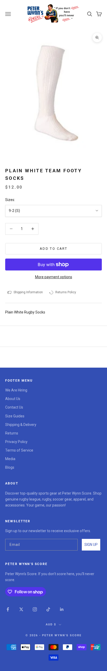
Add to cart (53, 249)
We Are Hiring (16, 390)
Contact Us (14, 407)
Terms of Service (19, 450)
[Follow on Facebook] (7, 609)
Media (10, 459)
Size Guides (14, 416)
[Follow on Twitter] (21, 609)
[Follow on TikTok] (48, 609)
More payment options (53, 277)
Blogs (9, 467)
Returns (11, 433)
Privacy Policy (16, 442)
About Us (12, 399)
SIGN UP (91, 544)
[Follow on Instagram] (34, 609)
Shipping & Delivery (20, 425)
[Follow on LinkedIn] (61, 609)
